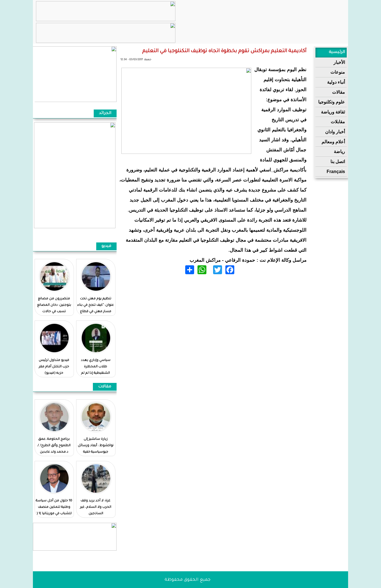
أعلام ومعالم (333, 141)
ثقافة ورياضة (333, 112)
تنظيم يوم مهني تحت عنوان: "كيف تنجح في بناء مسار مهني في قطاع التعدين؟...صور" (95, 308)
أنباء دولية (336, 82)
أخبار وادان (335, 131)
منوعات (338, 72)
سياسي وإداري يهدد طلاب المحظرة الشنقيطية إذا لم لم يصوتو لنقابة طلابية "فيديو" (95, 373)
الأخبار (339, 62)
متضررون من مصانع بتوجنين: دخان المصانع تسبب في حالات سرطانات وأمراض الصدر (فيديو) (54, 311)
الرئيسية (337, 52)
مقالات (338, 92)
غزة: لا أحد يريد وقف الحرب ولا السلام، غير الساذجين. (95, 507)
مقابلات (338, 121)
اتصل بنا (338, 161)
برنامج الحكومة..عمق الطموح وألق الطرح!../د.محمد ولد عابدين (54, 446)
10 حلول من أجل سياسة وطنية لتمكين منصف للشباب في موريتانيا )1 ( (54, 507)
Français (336, 171)
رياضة (339, 151)
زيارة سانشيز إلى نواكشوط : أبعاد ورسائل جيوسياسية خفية (96, 446)
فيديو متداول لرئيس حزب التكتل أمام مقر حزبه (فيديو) (54, 367)
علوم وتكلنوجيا (331, 101)
